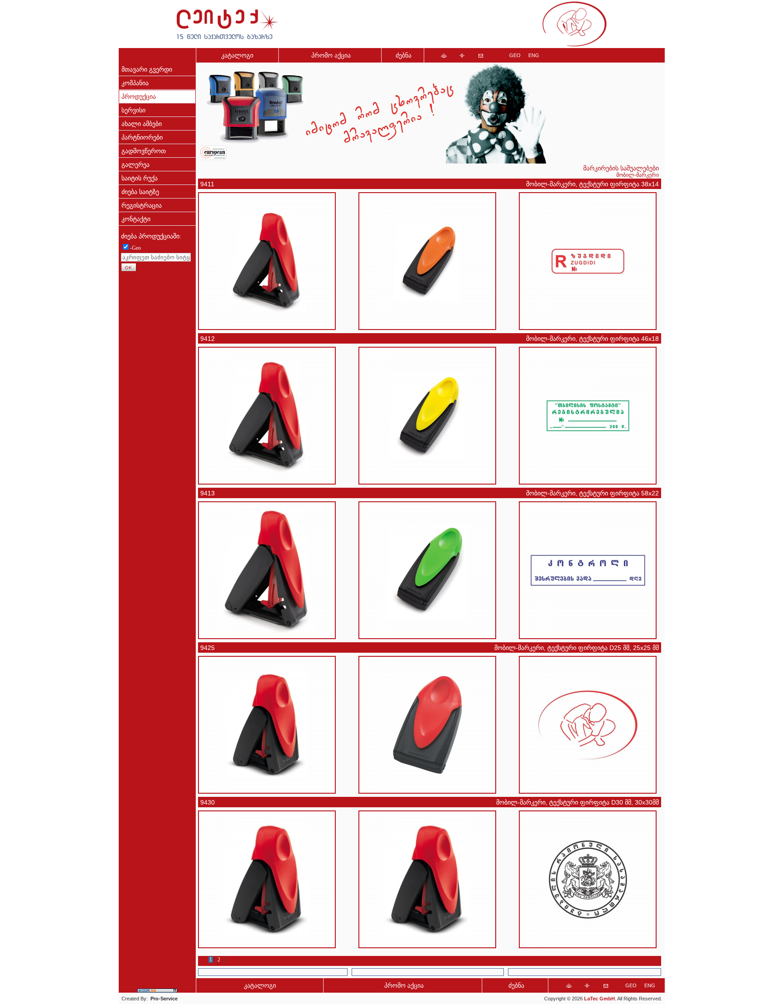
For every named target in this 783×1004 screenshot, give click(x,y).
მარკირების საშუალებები (621, 168)
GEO (515, 55)
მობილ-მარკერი (637, 175)
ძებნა (403, 55)
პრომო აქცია (331, 55)
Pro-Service (164, 998)
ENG (533, 55)
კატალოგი (237, 55)
